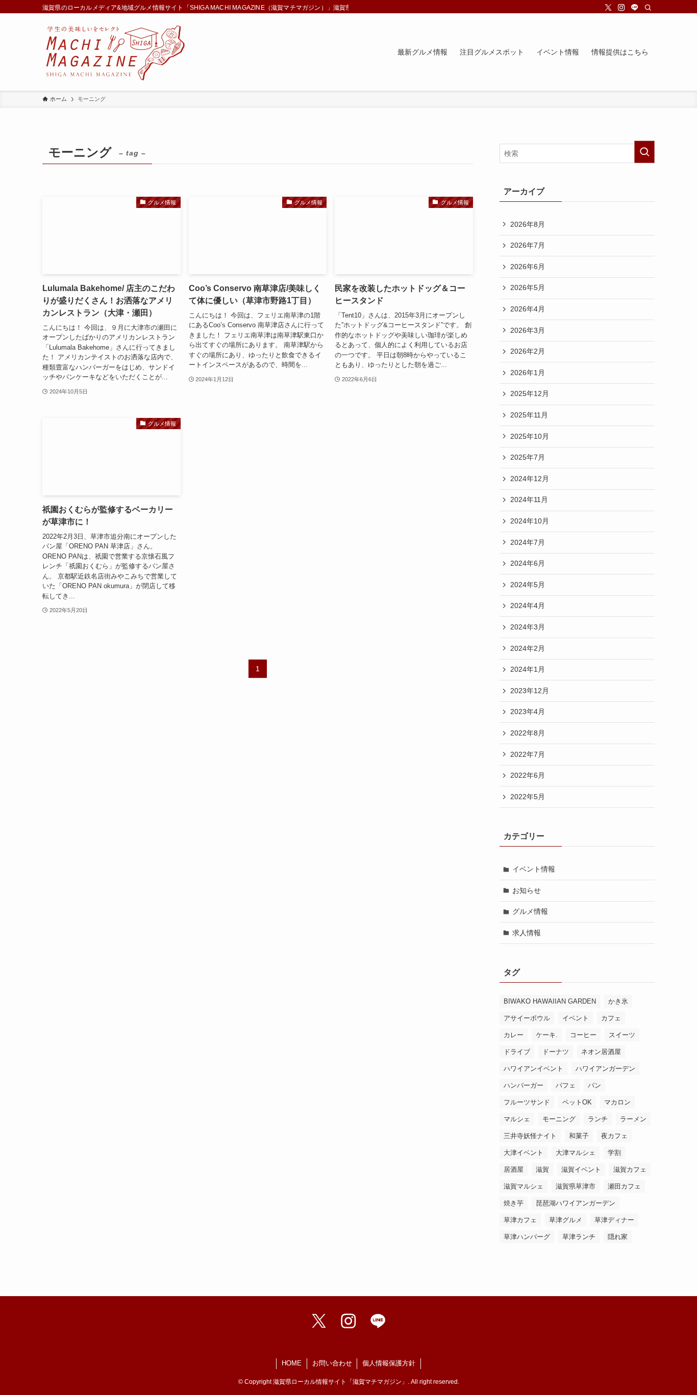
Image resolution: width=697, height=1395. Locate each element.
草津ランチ (578, 1237)
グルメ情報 (530, 911)
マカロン (617, 1102)
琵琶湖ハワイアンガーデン (575, 1203)
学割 (614, 1152)
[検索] (648, 7)
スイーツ (622, 1035)
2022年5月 (527, 797)
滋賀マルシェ (523, 1186)
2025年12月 (529, 393)
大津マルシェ (575, 1152)
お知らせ (526, 890)
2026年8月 (527, 224)
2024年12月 (529, 479)
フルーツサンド (527, 1102)
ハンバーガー (523, 1085)
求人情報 (526, 933)
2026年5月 (527, 287)
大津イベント (523, 1152)
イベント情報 (533, 869)
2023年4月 (527, 711)
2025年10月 (529, 436)
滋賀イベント (581, 1169)
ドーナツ (555, 1052)
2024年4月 (527, 605)
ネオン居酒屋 (601, 1052)
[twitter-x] (608, 7)
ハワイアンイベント (533, 1068)
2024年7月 (527, 542)
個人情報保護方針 (388, 1363)
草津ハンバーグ (527, 1237)
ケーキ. (547, 1035)
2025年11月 (529, 415)
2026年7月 (527, 245)
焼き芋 (514, 1203)
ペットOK (577, 1102)
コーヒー (583, 1035)
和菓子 (579, 1136)
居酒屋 (514, 1169)
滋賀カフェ (629, 1169)
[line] (634, 7)
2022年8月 (527, 733)
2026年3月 (527, 330)
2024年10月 (529, 521)
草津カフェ (520, 1220)
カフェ (611, 1018)
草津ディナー (614, 1220)
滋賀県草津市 (575, 1186)
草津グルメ (565, 1220)
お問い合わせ (332, 1363)
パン (594, 1085)
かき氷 (618, 1001)
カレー (514, 1035)
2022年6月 (527, 775)
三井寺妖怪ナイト (530, 1136)
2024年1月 (527, 669)
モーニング (559, 1119)
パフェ (566, 1085)
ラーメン (633, 1119)
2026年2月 (527, 351)
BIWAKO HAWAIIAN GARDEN (550, 1001)
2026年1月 (527, 373)
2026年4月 (527, 309)
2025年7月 (527, 457)
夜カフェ (614, 1136)
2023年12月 (529, 691)
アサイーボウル (527, 1018)
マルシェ (517, 1119)
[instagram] (621, 7)
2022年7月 (527, 754)
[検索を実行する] (644, 152)
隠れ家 (618, 1237)
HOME (292, 1363)
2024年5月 (527, 585)
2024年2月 (527, 648)
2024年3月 (527, 627)
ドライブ (517, 1052)
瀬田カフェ (624, 1186)
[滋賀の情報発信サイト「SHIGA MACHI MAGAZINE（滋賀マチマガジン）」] (114, 52)
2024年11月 (529, 499)
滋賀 (542, 1169)
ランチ (598, 1119)
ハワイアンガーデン (605, 1068)
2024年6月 (527, 563)
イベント (575, 1018)
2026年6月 (527, 266)
